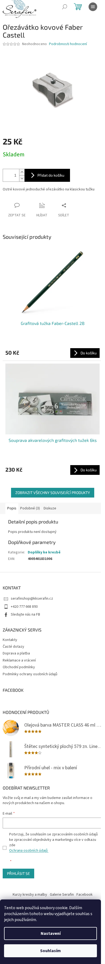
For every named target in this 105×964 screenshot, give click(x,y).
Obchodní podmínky (19, 667)
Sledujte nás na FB (25, 614)
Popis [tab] (11, 508)
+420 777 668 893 (24, 606)
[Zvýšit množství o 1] (21, 172)
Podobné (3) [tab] (30, 508)
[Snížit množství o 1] (21, 178)
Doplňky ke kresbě (44, 552)
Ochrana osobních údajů (28, 850)
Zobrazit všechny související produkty (52, 492)
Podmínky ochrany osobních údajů (30, 674)
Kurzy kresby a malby (30, 894)
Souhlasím (50, 951)
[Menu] (93, 6)
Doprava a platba (16, 653)
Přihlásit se (18, 873)
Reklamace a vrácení (19, 660)
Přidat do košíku (50, 175)
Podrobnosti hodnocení (68, 44)
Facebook (84, 894)
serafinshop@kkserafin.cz (32, 598)
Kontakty (10, 640)
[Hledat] (64, 6)
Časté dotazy (13, 646)
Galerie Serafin (62, 894)
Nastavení (51, 933)
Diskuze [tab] (50, 508)
